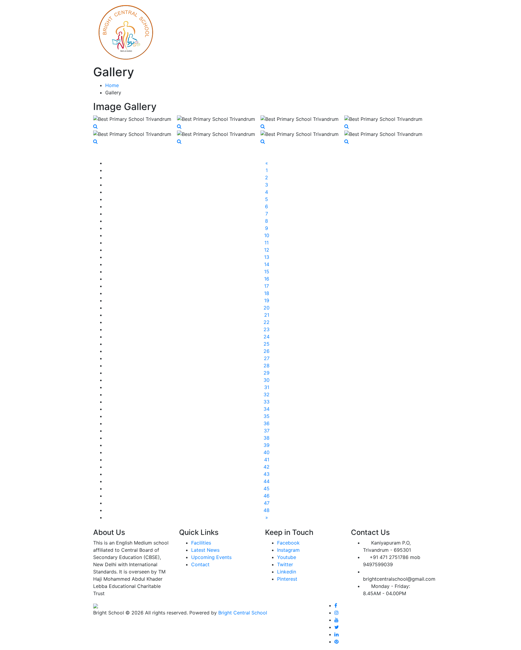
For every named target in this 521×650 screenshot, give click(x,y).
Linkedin (286, 572)
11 (266, 243)
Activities (253, 33)
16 (266, 279)
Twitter (285, 564)
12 (266, 250)
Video (340, 33)
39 (267, 445)
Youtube (286, 557)
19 (266, 300)
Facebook (288, 543)
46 (267, 496)
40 (267, 452)
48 (267, 510)
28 (267, 366)
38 (267, 438)
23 (267, 329)
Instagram (288, 550)
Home (197, 33)
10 (266, 235)
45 (267, 488)
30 (267, 380)
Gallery (321, 33)
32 (267, 394)
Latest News (205, 550)
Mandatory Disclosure (377, 33)
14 (266, 264)
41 (266, 460)
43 (267, 474)
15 (266, 271)
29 (267, 373)
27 (267, 358)
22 (267, 322)
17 (266, 286)
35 (267, 416)
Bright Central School (242, 613)
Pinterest (287, 579)
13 (266, 257)
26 (267, 351)
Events (300, 33)
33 (267, 402)
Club (232, 33)
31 (266, 387)
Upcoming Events (211, 557)
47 (267, 503)
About (215, 33)
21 (266, 315)
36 (267, 423)
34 (267, 409)
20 (267, 308)
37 (267, 431)
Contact (416, 33)
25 (267, 344)
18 (266, 293)
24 (267, 337)
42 (267, 467)
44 (267, 481)
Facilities (278, 33)
